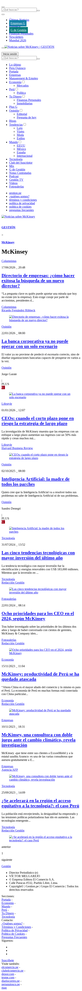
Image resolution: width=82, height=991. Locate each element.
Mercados (23, 85)
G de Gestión (18, 30)
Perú (12, 89)
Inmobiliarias (24, 103)
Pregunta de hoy (26, 117)
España (21, 152)
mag (4, 987)
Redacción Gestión (13, 582)
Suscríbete (8, 960)
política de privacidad (22, 203)
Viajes (20, 131)
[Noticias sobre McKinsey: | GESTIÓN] (29, 46)
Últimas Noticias (19, 19)
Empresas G (17, 23)
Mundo (13, 142)
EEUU (21, 145)
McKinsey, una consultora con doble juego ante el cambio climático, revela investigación (39, 739)
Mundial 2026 (17, 40)
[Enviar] (38, 10)
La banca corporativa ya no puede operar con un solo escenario (35, 344)
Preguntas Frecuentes (14, 937)
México (21, 149)
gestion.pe (15, 193)
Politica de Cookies (13, 933)
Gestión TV (16, 179)
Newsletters (16, 37)
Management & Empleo (23, 78)
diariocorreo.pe (11, 980)
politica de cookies (20, 206)
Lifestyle (7, 403)
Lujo (20, 128)
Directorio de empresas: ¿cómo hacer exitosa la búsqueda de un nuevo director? (38, 280)
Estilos (21, 138)
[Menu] (3, 7)
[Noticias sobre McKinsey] (18, 216)
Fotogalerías (16, 186)
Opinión (14, 110)
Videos (13, 183)
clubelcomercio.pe (12, 970)
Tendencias (16, 124)
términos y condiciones (23, 199)
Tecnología (16, 159)
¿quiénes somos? (19, 196)
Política (21, 92)
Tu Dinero (15, 96)
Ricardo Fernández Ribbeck (18, 310)
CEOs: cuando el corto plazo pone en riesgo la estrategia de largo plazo (38, 421)
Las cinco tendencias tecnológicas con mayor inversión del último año (38, 555)
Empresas (15, 26)
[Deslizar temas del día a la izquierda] (3, 14)
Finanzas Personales (21, 33)
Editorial (22, 114)
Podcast (13, 176)
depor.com (8, 974)
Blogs (12, 120)
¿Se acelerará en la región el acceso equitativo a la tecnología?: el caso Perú (40, 803)
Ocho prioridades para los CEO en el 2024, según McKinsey (38, 616)
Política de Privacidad (15, 930)
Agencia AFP (10, 769)
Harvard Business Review (17, 448)
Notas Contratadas (20, 172)
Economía (15, 82)
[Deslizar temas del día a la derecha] (3, 47)
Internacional (24, 155)
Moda (20, 134)
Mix (11, 166)
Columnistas (9, 261)
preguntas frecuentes (21, 210)
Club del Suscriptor (20, 162)
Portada (13, 71)
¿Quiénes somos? (12, 923)
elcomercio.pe (10, 967)
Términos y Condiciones (16, 927)
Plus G (13, 106)
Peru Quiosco (17, 68)
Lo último (15, 64)
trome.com (8, 977)
